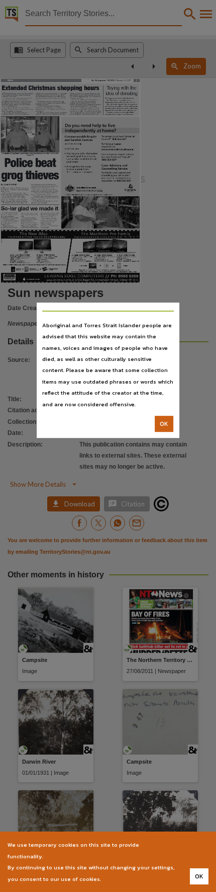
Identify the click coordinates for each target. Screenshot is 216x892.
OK (164, 423)
